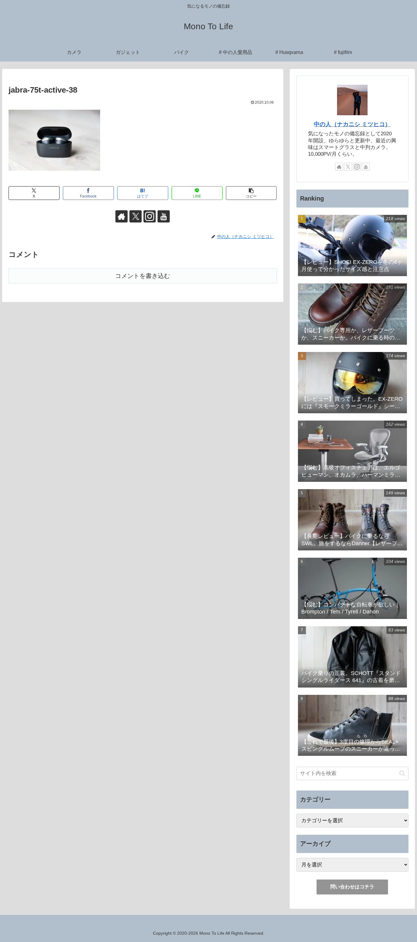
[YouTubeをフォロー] (164, 216)
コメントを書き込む (142, 275)
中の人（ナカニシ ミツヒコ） (352, 124)
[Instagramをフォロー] (149, 216)
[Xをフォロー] (135, 216)
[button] (251, 193)
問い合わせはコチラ (352, 886)
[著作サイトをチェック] (121, 216)
